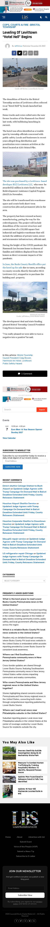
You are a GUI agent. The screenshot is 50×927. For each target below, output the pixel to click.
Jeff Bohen (18, 46)
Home (8, 837)
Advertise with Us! (36, 837)
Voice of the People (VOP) (26, 846)
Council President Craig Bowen (17, 358)
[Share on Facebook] (14, 53)
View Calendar (9, 438)
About (19, 837)
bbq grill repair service (14, 538)
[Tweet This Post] (19, 53)
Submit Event (26, 842)
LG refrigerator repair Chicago (18, 553)
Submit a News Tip (25, 851)
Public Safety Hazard (12, 363)
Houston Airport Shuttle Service (19, 503)
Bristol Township (25, 355)
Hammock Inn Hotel (12, 361)
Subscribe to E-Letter (25, 856)
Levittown (26, 361)
